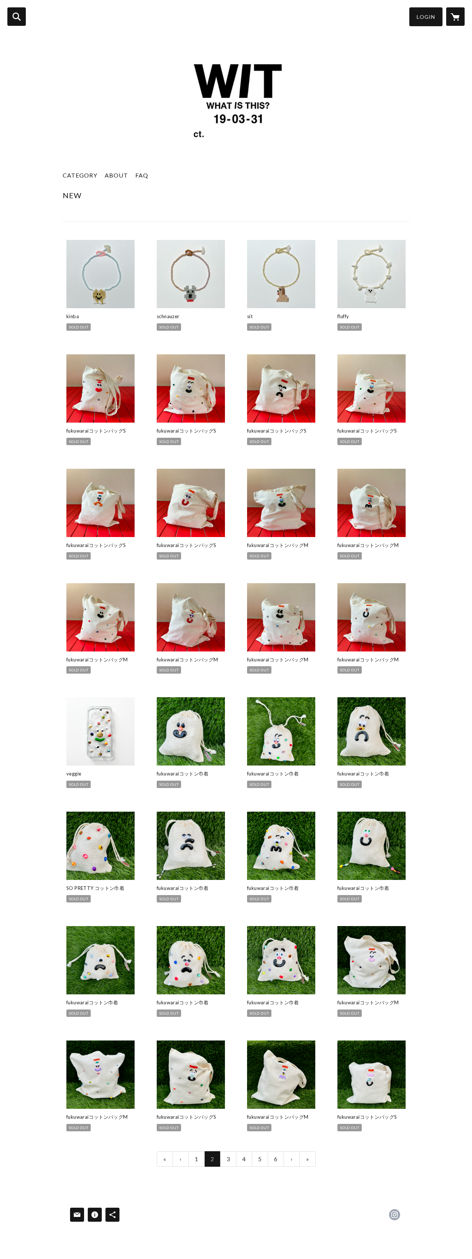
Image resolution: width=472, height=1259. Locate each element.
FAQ (141, 175)
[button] (425, 16)
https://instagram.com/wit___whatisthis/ (394, 1214)
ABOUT (116, 175)
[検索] (16, 16)
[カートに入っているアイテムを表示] (455, 16)
